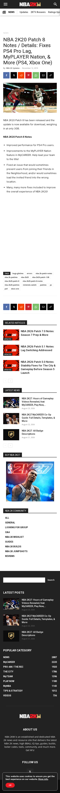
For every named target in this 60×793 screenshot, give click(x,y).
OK (10, 785)
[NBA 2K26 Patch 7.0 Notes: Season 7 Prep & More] (11, 334)
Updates (24, 12)
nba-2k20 (25, 277)
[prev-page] (5, 381)
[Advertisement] (30, 24)
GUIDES (9, 541)
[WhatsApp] (36, 75)
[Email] (43, 75)
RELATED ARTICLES (15, 323)
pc (51, 285)
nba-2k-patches (11, 277)
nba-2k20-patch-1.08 (40, 277)
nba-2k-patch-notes (44, 273)
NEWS (11, 12)
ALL (7, 518)
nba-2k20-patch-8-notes (33, 281)
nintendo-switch (29, 285)
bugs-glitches (17, 273)
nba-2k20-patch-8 (12, 281)
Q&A (7, 532)
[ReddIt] (21, 75)
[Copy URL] (50, 75)
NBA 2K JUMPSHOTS (16, 551)
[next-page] (10, 381)
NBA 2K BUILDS (13, 546)
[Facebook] (6, 75)
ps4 (6, 288)
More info (43, 779)
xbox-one (15, 288)
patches (43, 285)
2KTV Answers (38, 12)
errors (29, 273)
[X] (14, 75)
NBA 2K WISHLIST (14, 537)
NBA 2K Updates (13, 68)
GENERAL (10, 522)
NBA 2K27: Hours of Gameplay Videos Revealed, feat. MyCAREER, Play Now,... (37, 401)
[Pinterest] (28, 75)
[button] (5, 4)
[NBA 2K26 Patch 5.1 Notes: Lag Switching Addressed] (11, 350)
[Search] (55, 4)
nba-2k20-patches (12, 285)
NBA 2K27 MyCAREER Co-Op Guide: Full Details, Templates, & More (38, 417)
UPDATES (7, 339)
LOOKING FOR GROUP (16, 527)
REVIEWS (10, 556)
